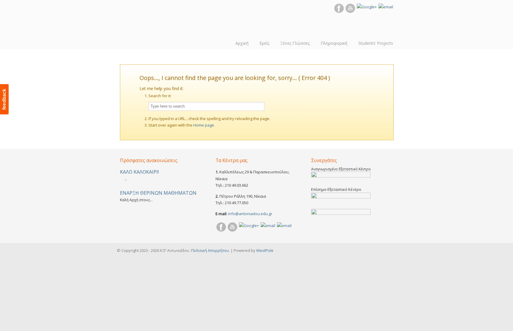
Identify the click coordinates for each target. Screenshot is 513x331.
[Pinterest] (268, 225)
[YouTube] (350, 11)
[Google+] (367, 6)
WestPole (264, 250)
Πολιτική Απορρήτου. (210, 250)
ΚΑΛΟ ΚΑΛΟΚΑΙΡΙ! (139, 172)
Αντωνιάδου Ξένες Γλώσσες (139, 23)
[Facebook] (339, 11)
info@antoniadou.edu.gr (250, 213)
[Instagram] (386, 6)
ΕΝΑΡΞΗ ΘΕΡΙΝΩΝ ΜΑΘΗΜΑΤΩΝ (158, 193)
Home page (203, 125)
